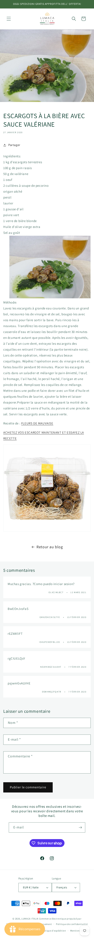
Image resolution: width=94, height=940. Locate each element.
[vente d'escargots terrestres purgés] (47, 488)
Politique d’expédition (53, 930)
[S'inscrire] (80, 827)
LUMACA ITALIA (29, 918)
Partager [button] (14, 145)
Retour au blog (50, 546)
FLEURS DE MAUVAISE (37, 423)
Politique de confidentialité (72, 924)
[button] (9, 19)
